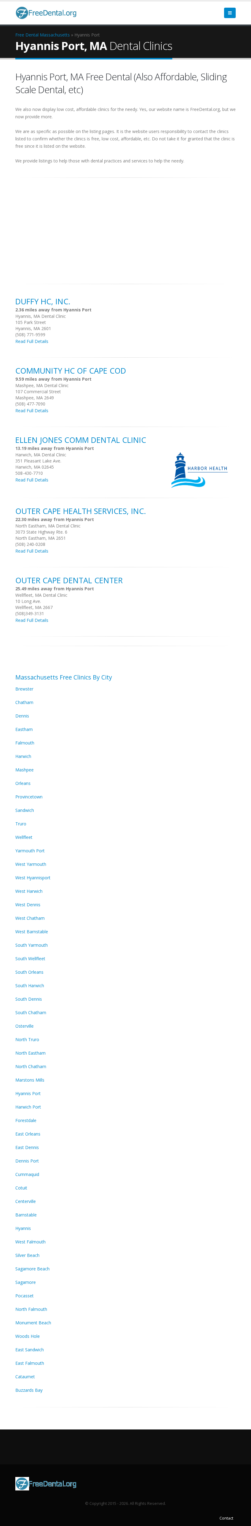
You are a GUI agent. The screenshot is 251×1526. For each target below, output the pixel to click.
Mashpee (24, 770)
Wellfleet (23, 837)
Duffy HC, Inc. (42, 301)
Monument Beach (33, 1323)
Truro (20, 824)
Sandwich (24, 810)
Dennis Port (27, 1161)
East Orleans (27, 1134)
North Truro (27, 1039)
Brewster (24, 689)
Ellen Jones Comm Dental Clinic (80, 440)
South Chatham (30, 1012)
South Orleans (29, 972)
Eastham (24, 729)
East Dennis (27, 1147)
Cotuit (21, 1188)
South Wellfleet (30, 958)
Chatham (24, 702)
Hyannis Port (28, 1093)
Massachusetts (55, 35)
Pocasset (24, 1296)
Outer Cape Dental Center (69, 580)
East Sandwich (29, 1350)
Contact (226, 1518)
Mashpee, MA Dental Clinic (42, 385)
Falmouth (24, 743)
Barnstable (26, 1215)
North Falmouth (31, 1309)
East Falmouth (29, 1363)
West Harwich (29, 891)
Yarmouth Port (30, 851)
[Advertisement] (125, 227)
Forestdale (25, 1120)
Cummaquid (27, 1174)
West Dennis (27, 905)
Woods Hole (27, 1336)
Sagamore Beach (32, 1269)
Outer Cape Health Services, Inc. (80, 511)
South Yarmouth (31, 945)
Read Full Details (31, 341)
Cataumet (25, 1376)
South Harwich (29, 985)
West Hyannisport (33, 878)
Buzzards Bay (29, 1390)
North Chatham (30, 1066)
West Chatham (30, 918)
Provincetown (29, 797)
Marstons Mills (29, 1080)
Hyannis (23, 1228)
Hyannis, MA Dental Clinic (40, 316)
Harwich (23, 756)
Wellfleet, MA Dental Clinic (41, 595)
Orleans (23, 783)
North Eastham (30, 1053)
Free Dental (27, 35)
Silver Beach (27, 1255)
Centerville (25, 1201)
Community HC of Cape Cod (70, 370)
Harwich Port (28, 1107)
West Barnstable (31, 931)
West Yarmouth (30, 864)
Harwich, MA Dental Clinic (40, 455)
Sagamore (25, 1282)
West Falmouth (30, 1242)
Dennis (22, 716)
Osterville (24, 1026)
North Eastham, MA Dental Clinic (48, 526)
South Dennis (28, 999)
